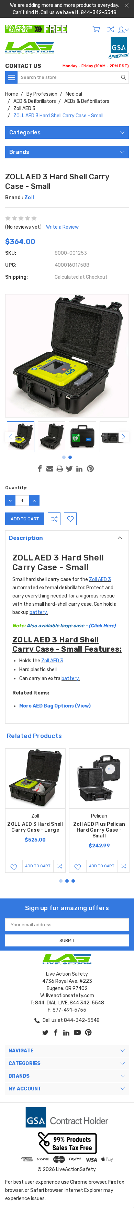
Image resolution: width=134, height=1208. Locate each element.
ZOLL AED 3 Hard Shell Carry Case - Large (35, 827)
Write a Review (62, 227)
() (70, 626)
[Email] (49, 468)
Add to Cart (38, 866)
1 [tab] (64, 457)
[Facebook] (39, 468)
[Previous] (10, 437)
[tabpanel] (20, 436)
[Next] (124, 437)
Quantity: (16, 487)
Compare (110, 29)
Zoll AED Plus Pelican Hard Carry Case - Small (99, 830)
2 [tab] (70, 457)
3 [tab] (73, 881)
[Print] (59, 468)
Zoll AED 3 (100, 579)
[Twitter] (69, 468)
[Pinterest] (90, 468)
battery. (39, 612)
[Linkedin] (79, 468)
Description (26, 538)
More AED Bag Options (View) (55, 706)
